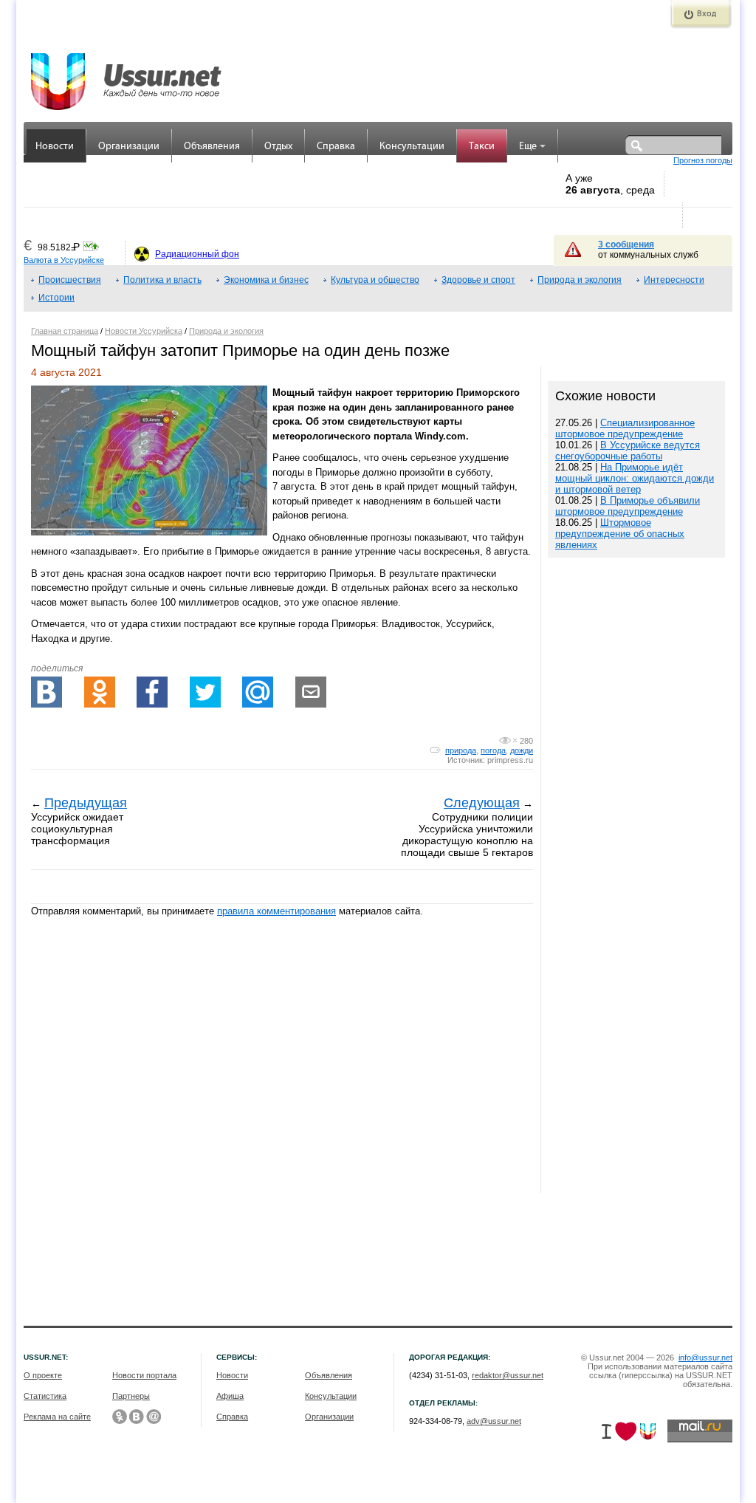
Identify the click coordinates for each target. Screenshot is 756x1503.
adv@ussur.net (494, 1421)
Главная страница (64, 330)
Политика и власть (162, 280)
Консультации (411, 146)
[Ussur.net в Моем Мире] (153, 1416)
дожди (521, 750)
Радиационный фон (197, 254)
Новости (54, 146)
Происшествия (69, 280)
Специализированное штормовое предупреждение (625, 428)
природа (460, 750)
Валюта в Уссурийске (64, 260)
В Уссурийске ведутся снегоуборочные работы (627, 450)
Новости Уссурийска (143, 330)
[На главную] (127, 73)
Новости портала (144, 1375)
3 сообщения (626, 244)
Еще (528, 146)
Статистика (45, 1395)
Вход (706, 14)
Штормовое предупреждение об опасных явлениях (619, 533)
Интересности (674, 280)
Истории (56, 297)
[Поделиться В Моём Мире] (257, 692)
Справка (336, 146)
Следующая (482, 802)
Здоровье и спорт (478, 280)
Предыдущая (85, 802)
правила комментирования (276, 911)
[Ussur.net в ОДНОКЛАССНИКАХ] (119, 1416)
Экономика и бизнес (266, 280)
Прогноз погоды (702, 160)
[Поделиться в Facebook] (152, 692)
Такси (482, 146)
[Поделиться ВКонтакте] (46, 692)
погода (493, 750)
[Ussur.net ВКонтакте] (136, 1416)
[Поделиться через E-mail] (310, 692)
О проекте (43, 1375)
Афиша (230, 1395)
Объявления (212, 146)
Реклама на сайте (57, 1416)
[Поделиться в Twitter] (205, 692)
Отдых (278, 146)
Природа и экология (579, 280)
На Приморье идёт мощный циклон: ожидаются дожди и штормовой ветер (634, 478)
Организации (128, 146)
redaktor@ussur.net (507, 1375)
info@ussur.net (705, 1357)
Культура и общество (375, 280)
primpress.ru (510, 760)
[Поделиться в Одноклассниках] (99, 692)
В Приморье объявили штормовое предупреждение (627, 506)
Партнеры (131, 1395)
